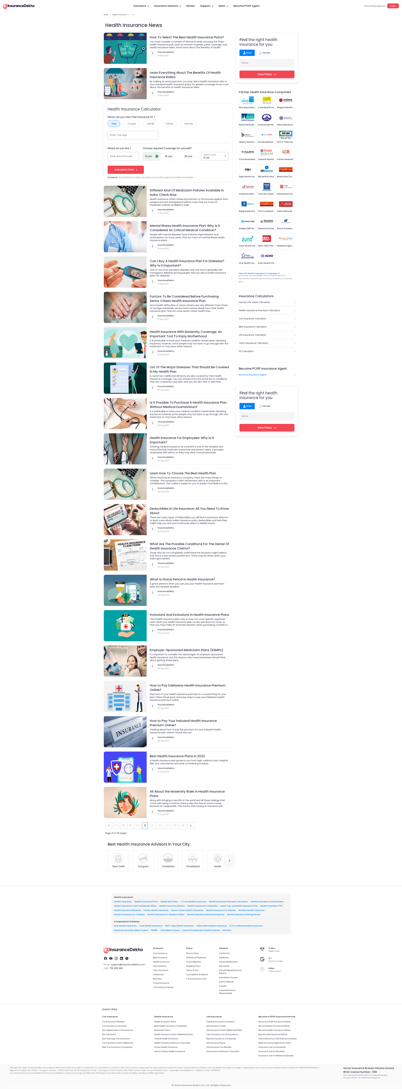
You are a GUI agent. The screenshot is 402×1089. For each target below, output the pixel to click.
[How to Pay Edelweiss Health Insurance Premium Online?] (125, 696)
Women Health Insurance (251, 910)
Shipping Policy (193, 966)
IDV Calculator (109, 1034)
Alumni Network (226, 981)
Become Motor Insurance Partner (274, 1026)
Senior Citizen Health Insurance (187, 910)
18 (123, 825)
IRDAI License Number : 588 (360, 1072)
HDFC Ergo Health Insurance (179, 925)
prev (108, 825)
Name (245, 62)
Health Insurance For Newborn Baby (165, 914)
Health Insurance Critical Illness (267, 901)
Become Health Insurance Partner (274, 1030)
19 (130, 825)
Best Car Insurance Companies (117, 1047)
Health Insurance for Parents (221, 910)
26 (182, 825)
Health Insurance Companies (202, 905)
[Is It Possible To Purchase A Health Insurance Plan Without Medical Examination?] (125, 413)
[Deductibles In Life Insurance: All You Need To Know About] (125, 519)
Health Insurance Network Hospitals (205, 914)
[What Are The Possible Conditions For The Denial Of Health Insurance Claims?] (125, 555)
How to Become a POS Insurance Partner (277, 1038)
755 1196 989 (116, 968)
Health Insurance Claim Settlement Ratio (135, 905)
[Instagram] (116, 959)
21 (145, 825)
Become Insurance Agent (253, 374)
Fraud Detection (193, 961)
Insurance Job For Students (271, 1051)
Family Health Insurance (156, 910)
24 (167, 825)
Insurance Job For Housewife (272, 1047)
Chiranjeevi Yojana (169, 930)
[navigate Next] (229, 861)
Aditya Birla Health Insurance (212, 925)
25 (175, 825)
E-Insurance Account (196, 978)
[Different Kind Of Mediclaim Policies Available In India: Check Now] (125, 201)
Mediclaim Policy (169, 901)
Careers (223, 986)
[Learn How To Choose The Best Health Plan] (125, 484)
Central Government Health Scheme (201, 930)
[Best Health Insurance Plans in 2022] (125, 767)
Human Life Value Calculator (254, 302)
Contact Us (224, 953)
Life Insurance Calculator (252, 334)
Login (393, 6)
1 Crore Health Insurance (193, 901)
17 (116, 825)
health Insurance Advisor (172, 905)
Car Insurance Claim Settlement (117, 1043)
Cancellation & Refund (197, 974)
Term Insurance (160, 970)
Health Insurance (123, 901)
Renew (190, 6)
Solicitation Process (228, 977)
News (222, 6)
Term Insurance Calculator (253, 343)
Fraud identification (228, 961)
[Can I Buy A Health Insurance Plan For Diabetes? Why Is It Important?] (125, 272)
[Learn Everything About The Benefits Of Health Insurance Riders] (125, 83)
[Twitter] (127, 959)
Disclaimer (224, 966)
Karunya (227, 930)
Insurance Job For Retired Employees (275, 1055)
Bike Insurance (160, 957)
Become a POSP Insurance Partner (274, 1021)
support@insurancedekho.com (128, 964)
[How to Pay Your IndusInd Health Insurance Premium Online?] (125, 732)
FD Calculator (246, 351)
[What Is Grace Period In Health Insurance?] (125, 590)
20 (137, 825)
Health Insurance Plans (146, 901)
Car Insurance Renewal (113, 1021)
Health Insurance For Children (129, 914)
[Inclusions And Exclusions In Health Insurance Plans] (125, 626)
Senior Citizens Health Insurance (169, 1051)
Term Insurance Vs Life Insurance (222, 1034)
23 (159, 825)
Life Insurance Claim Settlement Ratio (224, 1030)
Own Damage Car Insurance (116, 1038)
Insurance (139, 6)
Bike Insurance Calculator (253, 326)
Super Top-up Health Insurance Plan (239, 905)
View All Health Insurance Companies (258, 273)
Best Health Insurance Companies (170, 1026)
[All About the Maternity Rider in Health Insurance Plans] (125, 802)
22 (152, 825)
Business (157, 978)
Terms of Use (192, 970)
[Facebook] (105, 959)
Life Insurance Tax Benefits (218, 1047)
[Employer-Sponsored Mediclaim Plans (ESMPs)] (125, 661)
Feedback (223, 957)
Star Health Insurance (125, 925)
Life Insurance (159, 966)
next (190, 825)
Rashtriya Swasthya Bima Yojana (131, 930)
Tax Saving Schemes (163, 987)
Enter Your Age (118, 135)
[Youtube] (111, 959)
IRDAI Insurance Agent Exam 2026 (274, 1043)
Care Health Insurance (150, 925)
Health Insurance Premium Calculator (259, 310)
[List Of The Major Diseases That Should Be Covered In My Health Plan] (125, 378)
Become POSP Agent (247, 6)
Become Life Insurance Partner (272, 1034)
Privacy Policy (192, 953)
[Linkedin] (121, 959)
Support (205, 6)
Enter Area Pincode (121, 156)
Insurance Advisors (166, 6)
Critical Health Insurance (166, 1038)
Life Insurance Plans (215, 1043)
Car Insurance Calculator (252, 318)
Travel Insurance (161, 983)
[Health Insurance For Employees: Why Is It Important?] (125, 449)
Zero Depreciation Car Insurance (117, 1030)
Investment (158, 974)
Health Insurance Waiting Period (243, 914)
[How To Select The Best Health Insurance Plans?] (125, 48)
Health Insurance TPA (271, 905)
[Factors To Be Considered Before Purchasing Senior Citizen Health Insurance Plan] (125, 307)
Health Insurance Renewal (127, 910)
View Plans (264, 74)
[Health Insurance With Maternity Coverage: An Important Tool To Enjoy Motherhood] (125, 343)
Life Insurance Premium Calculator (222, 1051)
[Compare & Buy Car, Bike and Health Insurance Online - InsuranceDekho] (19, 7)
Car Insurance (160, 953)
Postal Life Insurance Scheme (220, 1021)
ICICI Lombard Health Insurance (246, 925)
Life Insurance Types (216, 1026)
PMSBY (154, 930)
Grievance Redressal (196, 957)
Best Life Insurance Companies (221, 1038)
